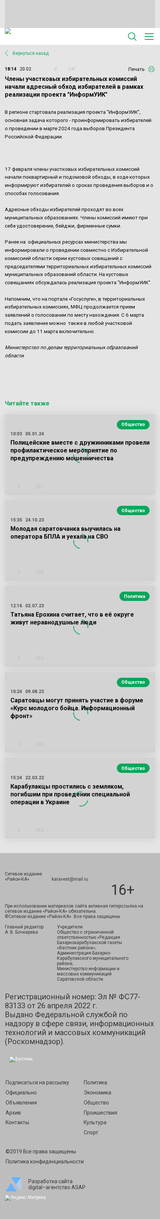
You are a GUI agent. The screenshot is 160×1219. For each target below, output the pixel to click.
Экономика (97, 1093)
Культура (95, 1122)
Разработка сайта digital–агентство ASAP (57, 1184)
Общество (133, 424)
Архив (13, 1113)
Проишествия (100, 1113)
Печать (136, 69)
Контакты (17, 1122)
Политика (134, 596)
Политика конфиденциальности (45, 1162)
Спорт (91, 1132)
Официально (21, 1093)
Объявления (21, 1103)
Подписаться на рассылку (37, 1082)
